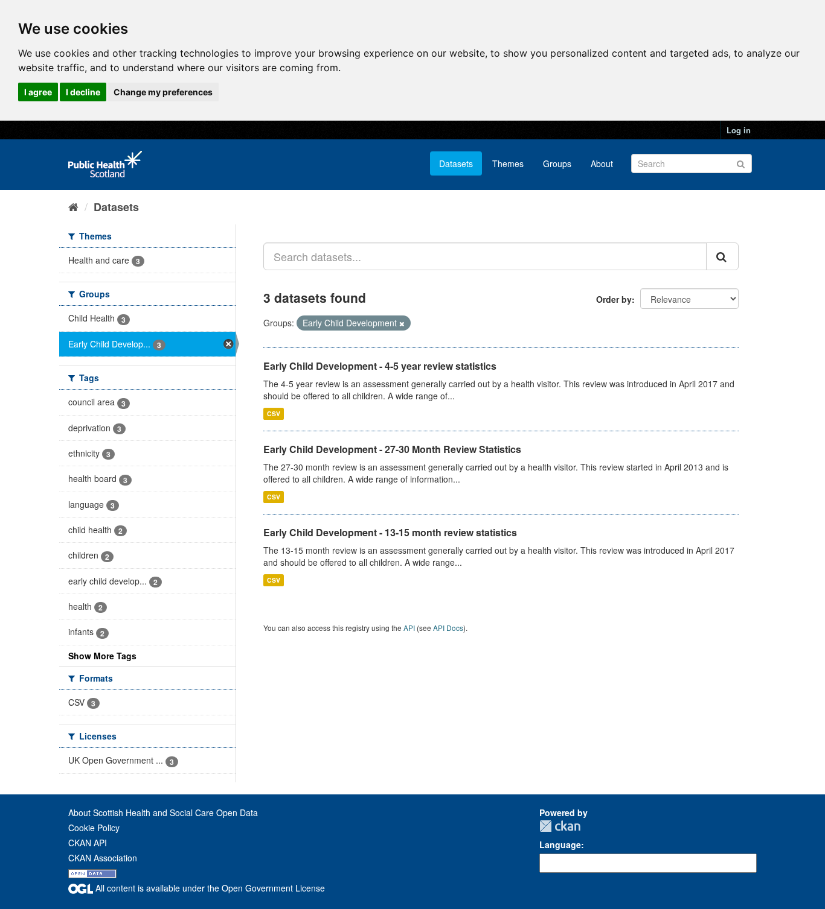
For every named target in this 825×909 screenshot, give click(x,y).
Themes (508, 163)
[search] (722, 256)
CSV (273, 413)
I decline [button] (83, 92)
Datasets (456, 163)
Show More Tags (102, 656)
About (602, 163)
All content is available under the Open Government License (209, 888)
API (409, 627)
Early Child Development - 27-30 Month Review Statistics (392, 449)
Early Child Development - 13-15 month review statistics (390, 532)
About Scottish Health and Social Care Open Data (163, 812)
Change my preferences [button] (163, 92)
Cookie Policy (94, 828)
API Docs (448, 627)
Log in (739, 130)
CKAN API (87, 843)
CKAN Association (102, 858)
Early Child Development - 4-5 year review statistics (379, 366)
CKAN (559, 826)
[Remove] (402, 323)
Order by (614, 299)
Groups (557, 163)
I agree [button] (38, 92)
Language (560, 844)
